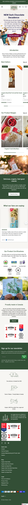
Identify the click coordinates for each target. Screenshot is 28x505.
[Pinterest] (8, 443)
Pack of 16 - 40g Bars (6, 99)
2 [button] (14, 43)
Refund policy (4, 485)
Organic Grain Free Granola (7, 464)
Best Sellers (5, 62)
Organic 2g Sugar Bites (6, 472)
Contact (3, 449)
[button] (25, 504)
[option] (14, 27)
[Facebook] (2, 443)
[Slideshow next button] (26, 223)
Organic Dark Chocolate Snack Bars (9, 468)
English (2, 496)
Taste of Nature (5, 499)
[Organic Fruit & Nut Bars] (11, 131)
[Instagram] (5, 443)
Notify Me (24, 356)
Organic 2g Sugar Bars (6, 466)
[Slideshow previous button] (2, 223)
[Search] (23, 7)
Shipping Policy (4, 483)
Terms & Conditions (5, 478)
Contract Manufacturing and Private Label (10, 453)
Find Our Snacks (5, 451)
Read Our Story (14, 194)
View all (25, 62)
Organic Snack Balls (5, 461)
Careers (3, 455)
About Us (14, 320)
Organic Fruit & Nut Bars (12, 149)
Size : (2, 97)
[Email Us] (19, 7)
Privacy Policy (4, 481)
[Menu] (2, 6)
